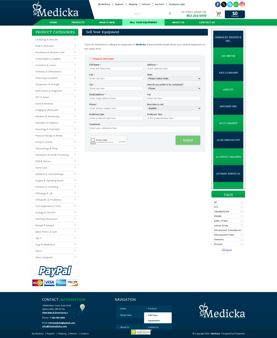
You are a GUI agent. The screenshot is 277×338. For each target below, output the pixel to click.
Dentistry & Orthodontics (48, 71)
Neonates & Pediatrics (47, 122)
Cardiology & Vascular (46, 39)
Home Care (41, 167)
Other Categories (44, 257)
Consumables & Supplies (48, 58)
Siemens (219, 239)
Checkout (235, 16)
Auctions (159, 4)
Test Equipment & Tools (48, 206)
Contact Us (207, 22)
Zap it (38, 238)
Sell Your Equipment (143, 22)
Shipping (133, 4)
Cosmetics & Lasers (45, 65)
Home (53, 22)
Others (38, 250)
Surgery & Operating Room (49, 180)
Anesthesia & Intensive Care (49, 52)
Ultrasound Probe (224, 234)
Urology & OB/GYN (45, 212)
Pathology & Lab (44, 193)
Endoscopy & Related (46, 77)
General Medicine (44, 103)
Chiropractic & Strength (47, 84)
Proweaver (239, 333)
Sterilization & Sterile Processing (52, 154)
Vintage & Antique (44, 225)
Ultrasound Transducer (227, 230)
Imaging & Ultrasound (46, 109)
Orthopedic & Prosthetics (48, 199)
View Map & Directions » (55, 312)
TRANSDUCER (221, 211)
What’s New (107, 22)
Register (119, 4)
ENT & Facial (42, 97)
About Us (178, 22)
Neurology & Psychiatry (47, 129)
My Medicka (104, 4)
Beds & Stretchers (44, 45)
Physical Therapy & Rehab (48, 135)
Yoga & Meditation (45, 244)
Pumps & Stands (44, 142)
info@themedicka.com (54, 326)
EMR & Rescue (43, 161)
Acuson (218, 244)
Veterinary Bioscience (46, 218)
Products (78, 22)
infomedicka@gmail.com (61, 322)
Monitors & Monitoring (47, 116)
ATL (216, 206)
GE (215, 202)
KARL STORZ (221, 220)
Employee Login (177, 4)
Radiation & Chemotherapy (49, 174)
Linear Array (221, 225)
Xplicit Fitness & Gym (46, 231)
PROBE (217, 216)
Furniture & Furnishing (46, 186)
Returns (146, 4)
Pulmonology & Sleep (46, 148)
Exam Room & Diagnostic (48, 90)
